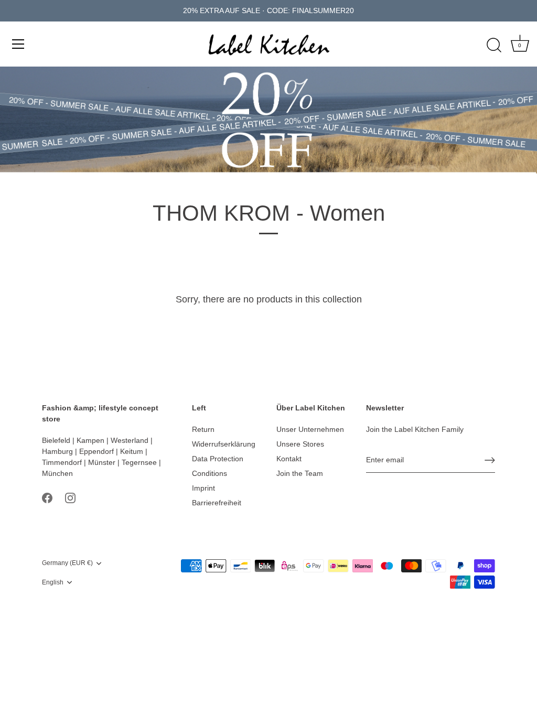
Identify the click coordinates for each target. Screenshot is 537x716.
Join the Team (299, 473)
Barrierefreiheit (216, 502)
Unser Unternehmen (310, 429)
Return (203, 429)
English (52, 582)
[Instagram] (70, 497)
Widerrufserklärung (223, 444)
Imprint (203, 488)
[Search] (494, 45)
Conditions (209, 473)
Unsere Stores (300, 444)
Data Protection (217, 458)
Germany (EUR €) (67, 563)
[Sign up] (490, 460)
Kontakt (289, 458)
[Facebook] (47, 497)
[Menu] (18, 44)
